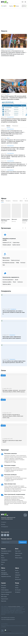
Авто (2, 564)
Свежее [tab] (3, 125)
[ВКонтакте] (2, 535)
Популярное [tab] (15, 125)
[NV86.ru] (5, 2)
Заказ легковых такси (10, 484)
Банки (16, 548)
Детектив (3, 222)
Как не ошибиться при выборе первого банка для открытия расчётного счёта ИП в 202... (14, 361)
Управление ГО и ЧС (7, 242)
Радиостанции (4, 598)
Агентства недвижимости (8, 279)
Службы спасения (16, 244)
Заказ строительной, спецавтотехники (14, 494)
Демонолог (14, 219)
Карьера (3, 570)
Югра (8, 94)
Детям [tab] (21, 200)
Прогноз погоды (5, 594)
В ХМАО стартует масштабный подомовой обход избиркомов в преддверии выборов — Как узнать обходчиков (13, 173)
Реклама (3, 524)
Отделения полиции (15, 260)
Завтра (16, 587)
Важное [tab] (8, 125)
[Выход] (25, 2)
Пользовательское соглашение (8, 617)
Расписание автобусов (10, 474)
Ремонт (14, 282)
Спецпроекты (6, 291)
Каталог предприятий (6, 592)
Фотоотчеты (18, 579)
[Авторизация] (22, 2)
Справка (3, 583)
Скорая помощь (16, 242)
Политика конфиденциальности (8, 619)
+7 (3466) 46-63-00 (9, 471)
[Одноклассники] (5, 535)
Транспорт (5, 450)
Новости (4, 31)
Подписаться (23, 542)
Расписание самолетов (10, 453)
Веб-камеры (4, 596)
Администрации (6, 260)
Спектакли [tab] (15, 200)
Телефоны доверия (7, 244)
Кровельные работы (7, 282)
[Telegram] (8, 535)
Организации (6, 228)
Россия (2, 557)
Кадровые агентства (6, 576)
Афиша (3, 198)
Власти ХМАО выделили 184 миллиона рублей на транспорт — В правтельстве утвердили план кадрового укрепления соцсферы (14, 97)
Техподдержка (4, 526)
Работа (3, 568)
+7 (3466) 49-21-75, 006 (10, 462)
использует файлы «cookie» (14, 606)
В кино (16, 570)
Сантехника (20, 282)
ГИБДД (17, 262)
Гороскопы (3, 601)
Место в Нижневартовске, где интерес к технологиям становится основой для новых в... (14, 312)
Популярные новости (6, 551)
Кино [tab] (2, 200)
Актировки (17, 592)
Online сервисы (5, 590)
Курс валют (18, 551)
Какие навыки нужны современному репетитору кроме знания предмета (12, 337)
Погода (3, 562)
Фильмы (17, 577)
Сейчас (16, 585)
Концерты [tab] (8, 200)
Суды (4, 265)
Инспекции (22, 262)
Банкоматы (17, 555)
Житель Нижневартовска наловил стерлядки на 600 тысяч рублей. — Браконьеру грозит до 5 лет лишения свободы (13, 156)
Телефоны (3, 587)
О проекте (3, 522)
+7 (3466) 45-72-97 (9, 480)
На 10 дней (18, 590)
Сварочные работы (7, 284)
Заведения (17, 575)
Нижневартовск (10, 49)
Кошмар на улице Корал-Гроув (5, 220)
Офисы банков (18, 553)
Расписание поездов (9, 465)
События (17, 572)
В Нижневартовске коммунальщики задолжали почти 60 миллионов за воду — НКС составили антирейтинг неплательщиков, (13, 120)
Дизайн (16, 279)
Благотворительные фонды (8, 262)
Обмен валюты (18, 557)
